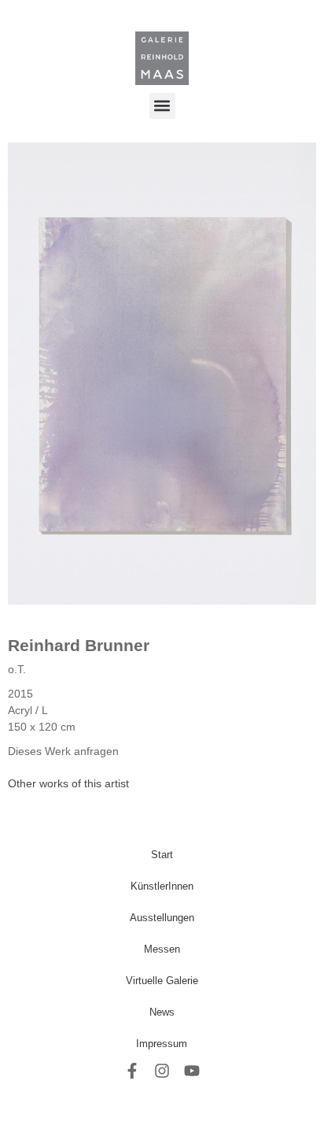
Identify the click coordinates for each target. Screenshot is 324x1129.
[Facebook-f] (132, 1071)
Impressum (161, 1043)
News (162, 1012)
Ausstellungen (162, 918)
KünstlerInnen (162, 886)
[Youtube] (192, 1071)
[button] (162, 106)
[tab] (68, 783)
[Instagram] (162, 1071)
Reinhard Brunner (78, 645)
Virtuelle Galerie (162, 980)
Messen (162, 949)
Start (162, 855)
